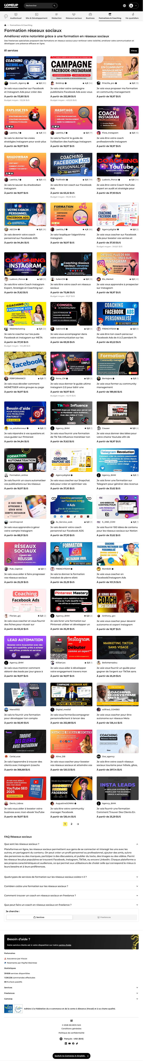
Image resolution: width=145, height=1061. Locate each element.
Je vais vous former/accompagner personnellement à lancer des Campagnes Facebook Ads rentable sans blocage (71, 720)
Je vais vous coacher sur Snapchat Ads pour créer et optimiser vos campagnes (70, 484)
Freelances (105, 917)
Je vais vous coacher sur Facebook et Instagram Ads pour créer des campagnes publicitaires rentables (24, 92)
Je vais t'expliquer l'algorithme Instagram (67, 236)
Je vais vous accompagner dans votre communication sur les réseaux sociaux (68, 337)
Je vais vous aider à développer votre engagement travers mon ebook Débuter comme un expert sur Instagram (69, 673)
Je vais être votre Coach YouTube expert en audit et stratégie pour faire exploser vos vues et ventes (116, 188)
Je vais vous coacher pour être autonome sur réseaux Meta (114, 716)
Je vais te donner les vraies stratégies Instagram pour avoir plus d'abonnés (25, 141)
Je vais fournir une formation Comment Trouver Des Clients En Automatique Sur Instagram (116, 812)
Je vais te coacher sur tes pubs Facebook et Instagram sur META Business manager (23, 337)
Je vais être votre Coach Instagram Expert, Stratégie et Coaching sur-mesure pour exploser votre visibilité (25, 288)
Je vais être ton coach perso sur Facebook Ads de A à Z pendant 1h (117, 336)
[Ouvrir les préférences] (124, 5)
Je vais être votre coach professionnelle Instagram (112, 140)
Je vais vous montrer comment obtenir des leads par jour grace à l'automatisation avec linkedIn (23, 671)
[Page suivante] (78, 824)
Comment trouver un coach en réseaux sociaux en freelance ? (40, 895)
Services (40, 917)
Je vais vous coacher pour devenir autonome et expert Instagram (116, 623)
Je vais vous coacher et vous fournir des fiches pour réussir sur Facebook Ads (24, 624)
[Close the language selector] (88, 1056)
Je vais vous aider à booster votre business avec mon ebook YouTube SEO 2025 (24, 812)
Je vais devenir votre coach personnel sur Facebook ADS (21, 236)
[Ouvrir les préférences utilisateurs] (136, 5)
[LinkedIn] (66, 1043)
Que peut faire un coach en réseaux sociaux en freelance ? (38, 905)
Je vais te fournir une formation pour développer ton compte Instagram (22, 718)
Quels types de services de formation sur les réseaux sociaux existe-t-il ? (45, 877)
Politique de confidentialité (71, 1033)
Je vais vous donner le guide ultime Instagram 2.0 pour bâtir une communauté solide (70, 387)
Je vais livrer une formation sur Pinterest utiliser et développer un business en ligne (70, 624)
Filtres (134, 51)
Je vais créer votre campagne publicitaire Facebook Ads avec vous (71, 90)
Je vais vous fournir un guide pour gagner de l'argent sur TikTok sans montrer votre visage (116, 671)
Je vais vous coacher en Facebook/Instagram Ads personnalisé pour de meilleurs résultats (114, 579)
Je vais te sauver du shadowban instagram (22, 187)
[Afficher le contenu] (137, 987)
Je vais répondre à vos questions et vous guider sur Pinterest (24, 435)
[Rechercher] (54, 6)
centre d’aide (65, 945)
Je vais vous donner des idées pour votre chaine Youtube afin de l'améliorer (117, 437)
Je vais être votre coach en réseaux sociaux (70, 286)
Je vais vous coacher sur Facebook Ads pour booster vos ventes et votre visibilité (116, 238)
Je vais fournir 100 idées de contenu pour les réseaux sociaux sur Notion (117, 529)
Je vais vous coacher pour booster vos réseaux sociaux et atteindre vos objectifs (71, 765)
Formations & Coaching (21, 25)
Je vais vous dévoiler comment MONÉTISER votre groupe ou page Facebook (24, 387)
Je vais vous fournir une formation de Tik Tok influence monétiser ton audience (70, 437)
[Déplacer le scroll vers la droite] (6, 16)
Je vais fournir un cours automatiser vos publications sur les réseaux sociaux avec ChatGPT (25, 484)
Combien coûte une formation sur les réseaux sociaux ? (36, 886)
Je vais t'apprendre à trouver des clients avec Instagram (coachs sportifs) (23, 765)
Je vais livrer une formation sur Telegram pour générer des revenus (117, 482)
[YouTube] (69, 1043)
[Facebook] (73, 1043)
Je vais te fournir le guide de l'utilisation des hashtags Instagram (70, 140)
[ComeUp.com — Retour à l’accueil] (11, 6)
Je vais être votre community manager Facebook (67, 810)
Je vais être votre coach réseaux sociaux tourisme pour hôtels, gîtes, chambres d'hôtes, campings (117, 765)
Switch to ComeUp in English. (70, 1056)
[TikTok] (77, 1043)
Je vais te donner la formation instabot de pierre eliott (67, 576)
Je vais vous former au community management (116, 385)
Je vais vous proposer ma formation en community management (117, 90)
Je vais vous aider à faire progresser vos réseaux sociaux (24, 576)
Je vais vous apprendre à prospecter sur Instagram (117, 286)
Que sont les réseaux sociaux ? (21, 844)
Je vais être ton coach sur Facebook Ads (70, 187)
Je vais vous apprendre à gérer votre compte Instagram (22, 529)
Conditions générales (71, 1028)
